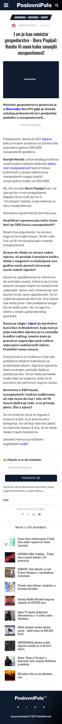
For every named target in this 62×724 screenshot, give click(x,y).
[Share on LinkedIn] (34, 515)
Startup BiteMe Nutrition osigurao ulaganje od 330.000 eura (36, 601)
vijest (32, 323)
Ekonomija (20, 17)
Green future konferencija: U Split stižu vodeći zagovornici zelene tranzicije (36, 542)
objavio (47, 139)
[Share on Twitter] (28, 515)
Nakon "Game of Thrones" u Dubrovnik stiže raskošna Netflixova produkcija (37, 661)
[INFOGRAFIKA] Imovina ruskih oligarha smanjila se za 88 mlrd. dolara (34, 645)
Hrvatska (33, 17)
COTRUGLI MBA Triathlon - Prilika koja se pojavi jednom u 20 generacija (36, 557)
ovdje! (23, 444)
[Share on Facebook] (22, 515)
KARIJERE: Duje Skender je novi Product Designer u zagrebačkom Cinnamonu (35, 572)
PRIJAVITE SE (31, 478)
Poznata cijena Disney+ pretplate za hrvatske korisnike (36, 587)
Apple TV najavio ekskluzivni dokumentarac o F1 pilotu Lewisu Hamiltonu (35, 615)
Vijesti (44, 17)
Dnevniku (13, 109)
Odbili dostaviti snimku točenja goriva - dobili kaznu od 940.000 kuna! (35, 630)
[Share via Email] (39, 515)
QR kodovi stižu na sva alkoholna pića (35, 675)
